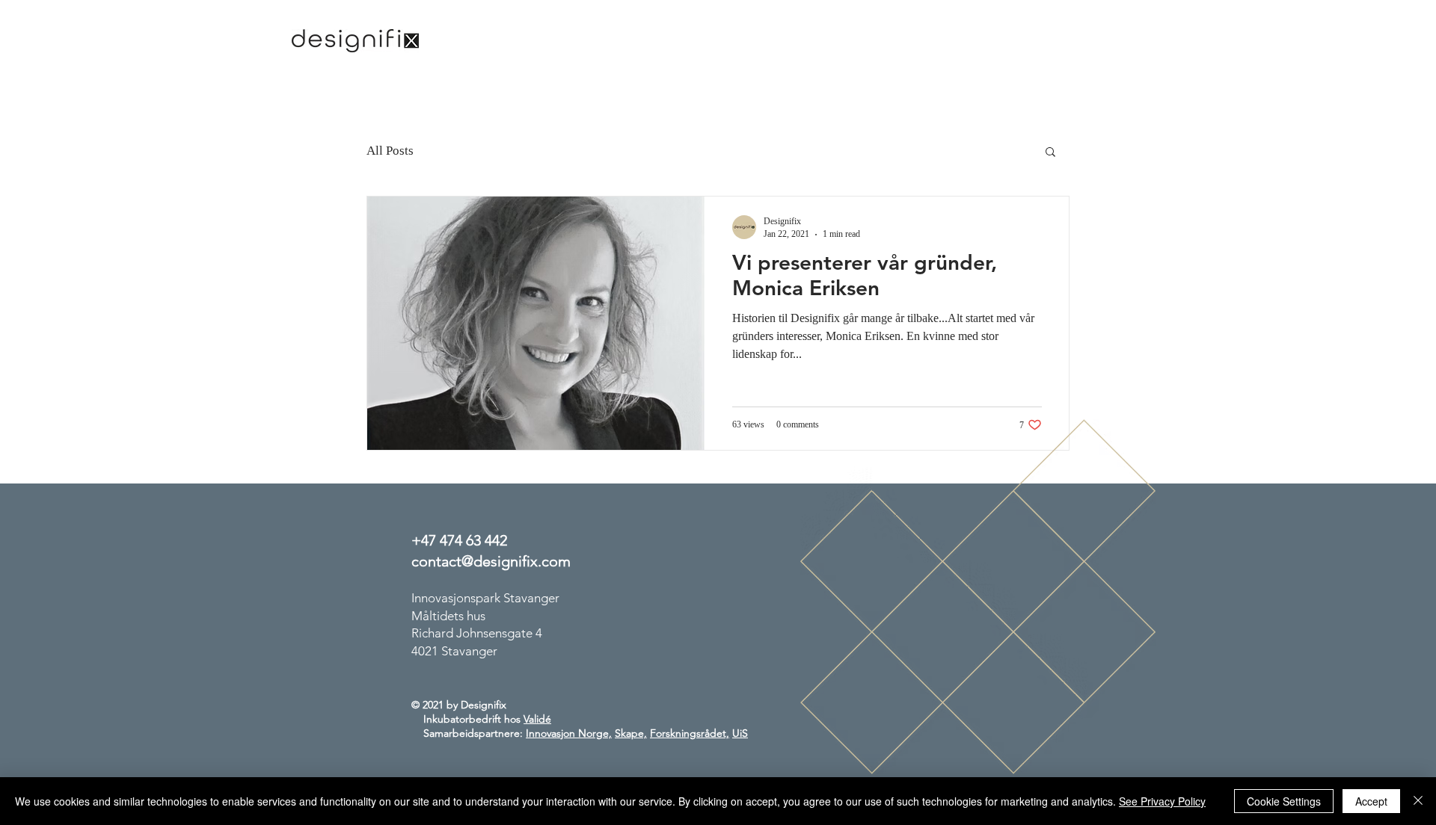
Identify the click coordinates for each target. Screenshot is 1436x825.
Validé (537, 719)
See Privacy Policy (1162, 801)
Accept (1371, 801)
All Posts (390, 150)
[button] (1050, 153)
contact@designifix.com (491, 561)
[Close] (1418, 801)
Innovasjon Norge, (569, 733)
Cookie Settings (1284, 801)
